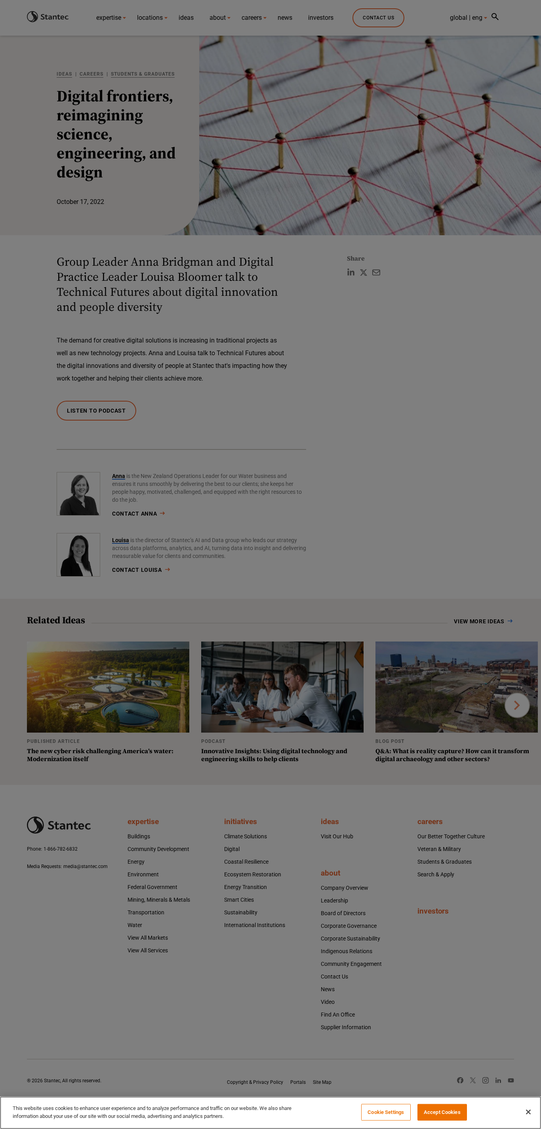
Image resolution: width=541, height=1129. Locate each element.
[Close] (528, 1112)
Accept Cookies (442, 1112)
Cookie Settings (386, 1112)
